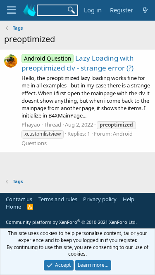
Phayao (30, 124)
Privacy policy (100, 199)
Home (13, 206)
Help (128, 199)
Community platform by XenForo (71, 222)
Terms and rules (57, 199)
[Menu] (11, 10)
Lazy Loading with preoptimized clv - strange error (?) (77, 63)
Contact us (19, 199)
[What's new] (145, 10)
